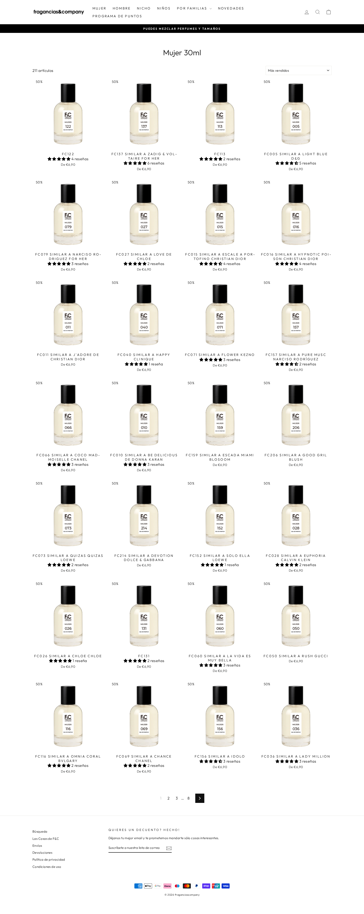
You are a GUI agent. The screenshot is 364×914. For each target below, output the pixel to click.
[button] (59, 158)
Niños (164, 8)
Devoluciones (42, 853)
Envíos (37, 846)
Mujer (99, 8)
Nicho (144, 8)
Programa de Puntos (117, 16)
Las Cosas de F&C (45, 839)
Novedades (231, 8)
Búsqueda (39, 831)
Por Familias (193, 8)
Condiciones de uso (46, 867)
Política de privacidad (48, 859)
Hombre (122, 8)
